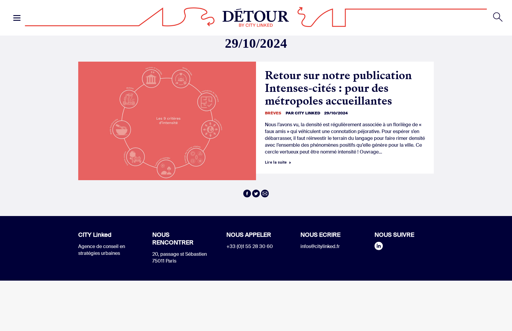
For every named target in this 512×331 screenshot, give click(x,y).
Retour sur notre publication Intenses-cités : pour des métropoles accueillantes (338, 88)
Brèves (273, 113)
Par (303, 113)
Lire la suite (276, 162)
